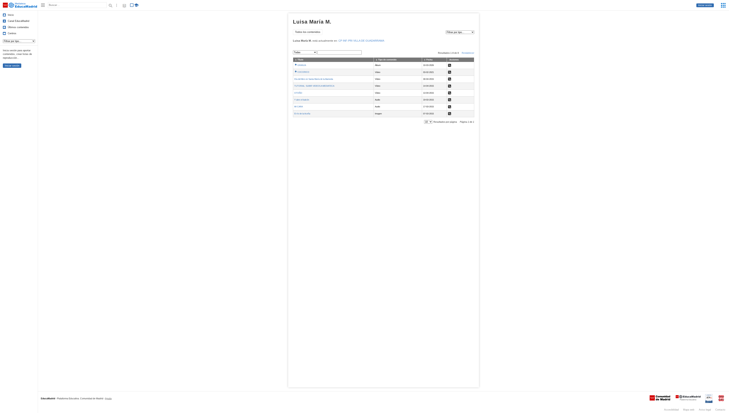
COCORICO (303, 72)
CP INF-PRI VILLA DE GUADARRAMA (361, 40)
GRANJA (301, 65)
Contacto (720, 409)
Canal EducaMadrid (18, 21)
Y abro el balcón (301, 100)
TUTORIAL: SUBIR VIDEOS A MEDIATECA (314, 86)
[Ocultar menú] (43, 5)
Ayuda (108, 398)
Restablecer (468, 53)
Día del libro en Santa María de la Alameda (313, 79)
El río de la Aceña (302, 113)
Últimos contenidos (18, 27)
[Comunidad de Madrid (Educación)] (660, 400)
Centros (12, 33)
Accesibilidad (671, 409)
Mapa (688, 409)
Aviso (705, 409)
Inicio (11, 14)
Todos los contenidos (307, 32)
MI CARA (298, 106)
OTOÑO (298, 93)
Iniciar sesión (705, 5)
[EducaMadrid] (688, 399)
